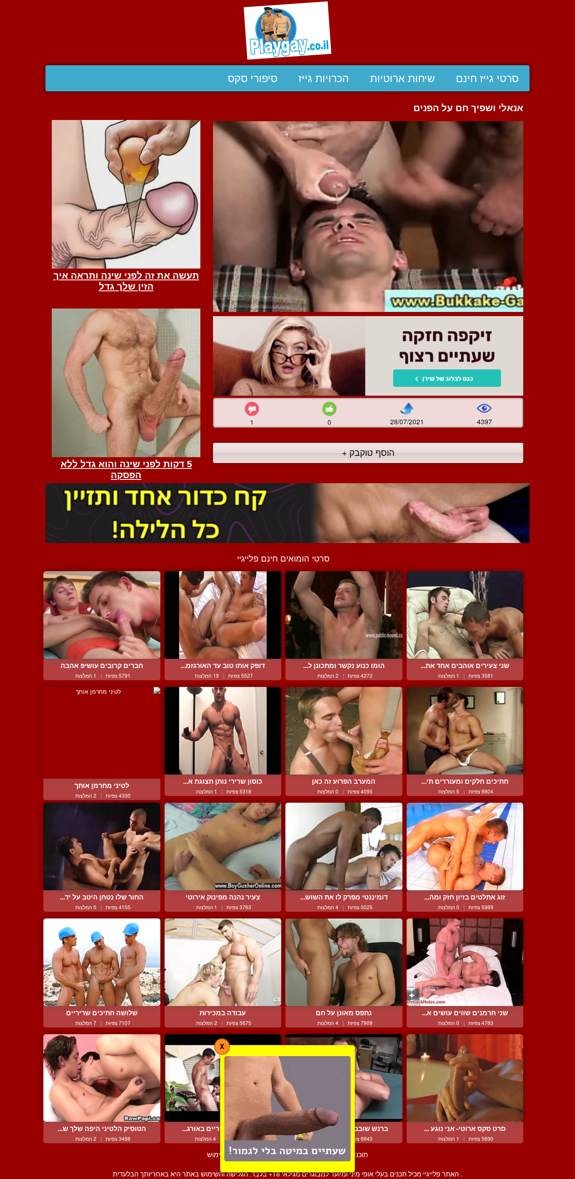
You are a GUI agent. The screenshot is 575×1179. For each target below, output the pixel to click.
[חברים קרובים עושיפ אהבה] (101, 615)
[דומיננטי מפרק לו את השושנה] (343, 846)
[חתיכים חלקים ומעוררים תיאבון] (465, 730)
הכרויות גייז (323, 78)
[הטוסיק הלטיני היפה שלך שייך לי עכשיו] (101, 1078)
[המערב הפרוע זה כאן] (343, 730)
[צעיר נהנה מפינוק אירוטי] (223, 846)
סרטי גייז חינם (487, 78)
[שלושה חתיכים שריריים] (101, 962)
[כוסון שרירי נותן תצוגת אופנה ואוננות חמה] (223, 730)
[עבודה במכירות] (223, 962)
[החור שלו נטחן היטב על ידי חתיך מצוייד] (101, 846)
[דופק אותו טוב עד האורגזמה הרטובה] (223, 615)
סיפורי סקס (252, 78)
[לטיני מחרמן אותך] (101, 733)
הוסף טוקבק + (368, 452)
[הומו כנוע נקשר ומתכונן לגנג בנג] (343, 615)
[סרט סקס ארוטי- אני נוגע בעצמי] (465, 1078)
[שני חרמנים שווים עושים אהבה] (465, 962)
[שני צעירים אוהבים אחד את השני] (465, 615)
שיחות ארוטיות (402, 78)
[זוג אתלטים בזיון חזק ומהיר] (465, 846)
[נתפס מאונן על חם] (343, 962)
